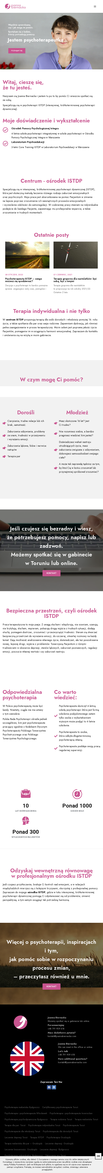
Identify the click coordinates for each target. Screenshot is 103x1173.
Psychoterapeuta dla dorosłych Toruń (60, 1131)
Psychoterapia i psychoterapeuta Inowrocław (71, 1113)
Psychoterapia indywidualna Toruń (44, 1125)
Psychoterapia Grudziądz (59, 1137)
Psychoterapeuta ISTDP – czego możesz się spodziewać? (23, 280)
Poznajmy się (16, 50)
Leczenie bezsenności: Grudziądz (21, 1149)
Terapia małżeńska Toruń (86, 1119)
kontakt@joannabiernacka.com (62, 1036)
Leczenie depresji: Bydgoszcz (54, 1149)
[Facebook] (49, 1087)
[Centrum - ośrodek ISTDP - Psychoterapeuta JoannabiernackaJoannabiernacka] (15, 6)
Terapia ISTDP (37, 1137)
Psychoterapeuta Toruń (74, 1125)
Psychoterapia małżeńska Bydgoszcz (22, 1107)
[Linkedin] (54, 1087)
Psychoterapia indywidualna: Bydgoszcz (24, 1155)
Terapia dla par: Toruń (15, 1125)
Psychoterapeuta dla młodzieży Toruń (22, 1131)
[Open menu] (94, 6)
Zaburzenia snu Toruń (55, 1155)
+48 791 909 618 (56, 1028)
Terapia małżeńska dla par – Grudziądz (24, 1143)
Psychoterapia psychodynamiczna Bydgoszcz (26, 1119)
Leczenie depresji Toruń (16, 1137)
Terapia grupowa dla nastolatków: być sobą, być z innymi (75, 280)
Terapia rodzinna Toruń (61, 1119)
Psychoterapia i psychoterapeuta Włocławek (26, 1113)
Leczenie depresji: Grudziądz (59, 1143)
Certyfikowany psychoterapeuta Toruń (60, 1107)
